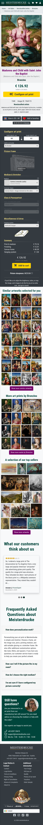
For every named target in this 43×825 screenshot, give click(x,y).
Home (4, 9)
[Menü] (2, 3)
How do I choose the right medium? (21, 675)
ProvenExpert (17, 588)
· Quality (25, 774)
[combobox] (21, 145)
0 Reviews (26, 123)
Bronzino (35, 9)
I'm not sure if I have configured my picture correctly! (21, 684)
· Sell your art (27, 771)
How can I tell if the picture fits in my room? (21, 665)
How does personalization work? (19, 629)
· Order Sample (28, 782)
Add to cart (23, 265)
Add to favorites (32, 118)
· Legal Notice (7, 771)
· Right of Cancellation (10, 780)
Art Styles (11, 9)
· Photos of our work (29, 777)
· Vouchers (26, 780)
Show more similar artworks (21, 388)
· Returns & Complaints (10, 782)
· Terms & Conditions (9, 774)
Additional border (9, 143)
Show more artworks (21, 532)
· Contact (6, 769)
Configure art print (23, 94)
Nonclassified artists (23, 9)
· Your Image (27, 769)
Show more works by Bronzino (22, 452)
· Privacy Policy (8, 777)
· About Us (6, 785)
